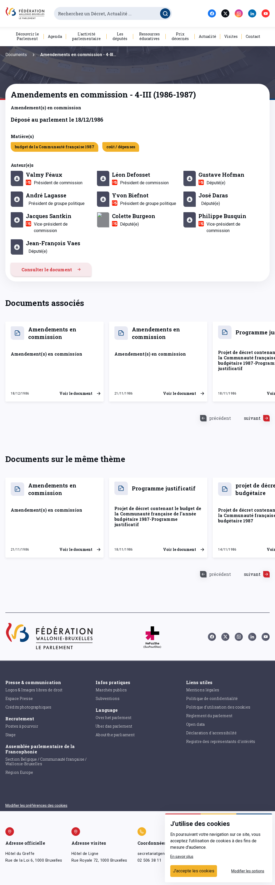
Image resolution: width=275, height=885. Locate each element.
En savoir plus (181, 856)
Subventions (108, 698)
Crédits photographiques (28, 707)
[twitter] (225, 13)
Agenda (55, 36)
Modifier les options (247, 871)
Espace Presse (19, 698)
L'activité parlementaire (86, 36)
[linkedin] (252, 13)
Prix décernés (180, 36)
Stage (10, 734)
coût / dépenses (120, 146)
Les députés (120, 36)
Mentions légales (202, 689)
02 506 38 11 (149, 860)
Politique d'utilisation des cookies (218, 707)
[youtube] (266, 13)
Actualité (207, 36)
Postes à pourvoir (21, 726)
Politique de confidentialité (212, 698)
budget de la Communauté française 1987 (54, 146)
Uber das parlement (114, 726)
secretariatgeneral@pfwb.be (164, 853)
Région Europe (19, 772)
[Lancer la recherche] (165, 13)
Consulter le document (46, 269)
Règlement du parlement (209, 715)
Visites (231, 36)
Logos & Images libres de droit (34, 689)
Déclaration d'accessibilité (211, 732)
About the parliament (115, 734)
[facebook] (212, 13)
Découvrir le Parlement (27, 36)
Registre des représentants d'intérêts (220, 741)
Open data (195, 724)
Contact (253, 36)
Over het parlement (113, 717)
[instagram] (239, 13)
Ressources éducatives (149, 36)
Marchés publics (111, 689)
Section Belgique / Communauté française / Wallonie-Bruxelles (45, 761)
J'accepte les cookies (193, 870)
